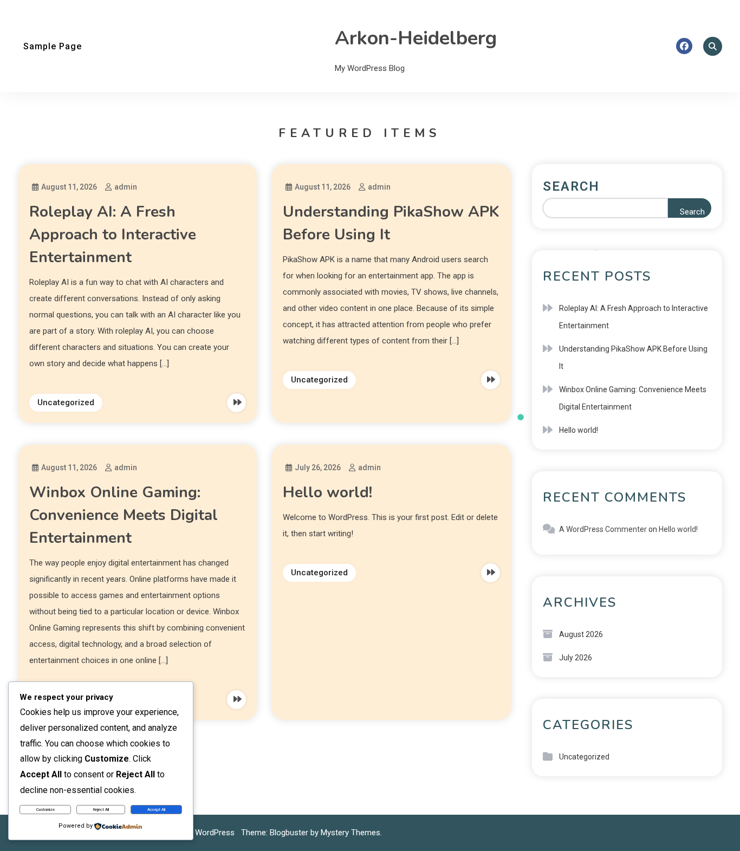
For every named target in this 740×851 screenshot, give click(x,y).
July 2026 (575, 657)
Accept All (156, 809)
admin (125, 187)
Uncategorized (65, 402)
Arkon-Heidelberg (416, 38)
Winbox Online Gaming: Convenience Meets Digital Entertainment (123, 515)
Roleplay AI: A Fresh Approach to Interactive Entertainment (112, 235)
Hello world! (327, 492)
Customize (45, 809)
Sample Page (52, 46)
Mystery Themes (350, 832)
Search (571, 186)
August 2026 (581, 634)
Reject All (101, 809)
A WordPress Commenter (603, 529)
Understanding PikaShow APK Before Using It (633, 358)
